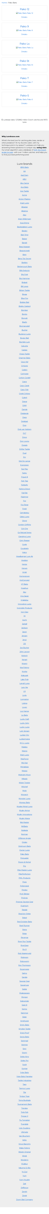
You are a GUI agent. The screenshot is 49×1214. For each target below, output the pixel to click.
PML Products (24, 878)
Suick (24, 1065)
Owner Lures (24, 850)
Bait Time (24, 235)
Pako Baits (24, 854)
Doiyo (24, 437)
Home (4, 3)
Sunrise (24, 1069)
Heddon (24, 560)
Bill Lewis (24, 286)
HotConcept (25, 580)
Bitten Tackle (24, 290)
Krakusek (24, 675)
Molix (24, 791)
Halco (24, 552)
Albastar (24, 207)
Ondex (24, 842)
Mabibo (24, 747)
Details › (24, 17)
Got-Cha (24, 529)
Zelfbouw (24, 1188)
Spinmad (24, 1041)
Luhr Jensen (24, 731)
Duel (24, 453)
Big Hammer (24, 278)
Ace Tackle (24, 191)
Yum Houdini (24, 1180)
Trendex (24, 1108)
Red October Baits (24, 922)
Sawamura (24, 985)
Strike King (24, 1057)
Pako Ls (25, 43)
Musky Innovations (24, 814)
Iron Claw (24, 612)
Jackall (24, 624)
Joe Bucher (24, 648)
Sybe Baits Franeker (24, 1076)
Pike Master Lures (24, 870)
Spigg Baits (24, 1037)
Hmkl (24, 572)
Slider (24, 1017)
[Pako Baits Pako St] (24, 65)
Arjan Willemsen (24, 219)
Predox (24, 890)
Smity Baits (24, 1025)
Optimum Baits (24, 846)
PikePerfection (25, 874)
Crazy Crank (24, 386)
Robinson (24, 957)
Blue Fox (24, 298)
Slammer (24, 1013)
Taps (24, 1084)
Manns (24, 751)
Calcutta (24, 346)
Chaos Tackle (24, 354)
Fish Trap (24, 481)
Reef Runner (24, 926)
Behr (24, 255)
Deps (24, 417)
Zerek (24, 1196)
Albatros (24, 211)
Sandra (24, 977)
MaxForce (24, 759)
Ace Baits (24, 187)
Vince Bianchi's (24, 1144)
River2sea (24, 945)
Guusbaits (24, 548)
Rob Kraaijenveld (24, 953)
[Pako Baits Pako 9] (24, 30)
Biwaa (24, 294)
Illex (24, 592)
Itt (25, 616)
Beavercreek (24, 251)
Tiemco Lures (24, 1088)
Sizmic (24, 1009)
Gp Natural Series (24, 533)
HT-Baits (24, 584)
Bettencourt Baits (24, 267)
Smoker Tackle (24, 1029)
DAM (24, 406)
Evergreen (24, 465)
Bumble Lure (24, 342)
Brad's (24, 322)
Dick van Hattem (24, 429)
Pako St (24, 61)
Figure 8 (24, 477)
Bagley (24, 231)
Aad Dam (24, 175)
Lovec (24, 707)
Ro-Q (24, 949)
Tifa (24, 1092)
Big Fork (24, 274)
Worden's (24, 1160)
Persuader (24, 858)
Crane (24, 382)
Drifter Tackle (24, 449)
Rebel (24, 918)
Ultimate (24, 1132)
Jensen (24, 636)
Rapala (24, 910)
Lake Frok (24, 679)
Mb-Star (24, 763)
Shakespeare (24, 993)
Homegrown (24, 576)
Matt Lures (24, 755)
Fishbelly (24, 485)
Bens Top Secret (24, 259)
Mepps (24, 771)
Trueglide (24, 1124)
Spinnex (24, 1045)
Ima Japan (24, 596)
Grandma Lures (24, 537)
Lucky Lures (24, 727)
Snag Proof (24, 1033)
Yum (24, 1176)
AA (24, 171)
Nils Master (24, 822)
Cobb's (24, 370)
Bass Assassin (24, 247)
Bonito (24, 314)
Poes (24, 882)
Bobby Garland (24, 306)
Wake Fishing (24, 1148)
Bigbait (24, 282)
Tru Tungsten (24, 1120)
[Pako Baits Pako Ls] (24, 48)
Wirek (24, 1156)
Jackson (24, 628)
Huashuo (24, 588)
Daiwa (24, 402)
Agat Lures (24, 203)
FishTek (24, 493)
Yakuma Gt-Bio (25, 1168)
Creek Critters (24, 394)
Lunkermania (24, 739)
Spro (24, 1049)
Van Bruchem (24, 1136)
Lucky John (24, 723)
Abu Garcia (24, 183)
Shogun (24, 997)
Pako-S (24, 95)
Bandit (24, 243)
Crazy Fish (24, 390)
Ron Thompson (24, 965)
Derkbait (24, 421)
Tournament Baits (24, 1104)
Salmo (24, 973)
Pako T (24, 78)
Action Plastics (24, 199)
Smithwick (24, 1021)
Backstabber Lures (24, 227)
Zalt (24, 1184)
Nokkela (24, 830)
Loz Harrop (24, 711)
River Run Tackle (24, 942)
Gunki (24, 544)
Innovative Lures (24, 604)
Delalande (24, 413)
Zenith (24, 1192)
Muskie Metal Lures (24, 807)
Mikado (24, 779)
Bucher (24, 330)
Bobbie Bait (24, 302)
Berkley (25, 263)
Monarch (24, 795)
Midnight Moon (24, 775)
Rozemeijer (24, 969)
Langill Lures (24, 683)
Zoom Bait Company (24, 1200)
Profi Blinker (24, 894)
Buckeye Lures (25, 334)
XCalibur (24, 1164)
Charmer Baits (24, 358)
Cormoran (24, 374)
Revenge (24, 938)
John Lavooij (25, 652)
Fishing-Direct (24, 489)
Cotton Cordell (24, 378)
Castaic (24, 350)
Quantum (24, 906)
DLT (24, 433)
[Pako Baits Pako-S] (24, 99)
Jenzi (24, 640)
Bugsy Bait (24, 338)
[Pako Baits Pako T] (24, 82)
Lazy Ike (24, 687)
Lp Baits (24, 715)
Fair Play (24, 469)
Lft (24, 691)
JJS (24, 644)
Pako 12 (24, 9)
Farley (24, 473)
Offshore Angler (24, 838)
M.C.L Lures (24, 743)
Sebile (24, 989)
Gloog (24, 521)
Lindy (24, 695)
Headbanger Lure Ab (24, 556)
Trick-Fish (24, 1112)
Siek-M (24, 1005)
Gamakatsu (24, 513)
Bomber (24, 310)
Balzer (24, 239)
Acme (24, 195)
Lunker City (24, 735)
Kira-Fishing (24, 668)
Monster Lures (24, 799)
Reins (24, 930)
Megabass (24, 767)
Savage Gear (24, 981)
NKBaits (24, 826)
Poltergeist (24, 886)
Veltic (24, 1140)
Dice (24, 425)
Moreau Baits (24, 803)
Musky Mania (24, 818)
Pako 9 (24, 26)
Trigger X (24, 1116)
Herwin (24, 568)
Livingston (24, 699)
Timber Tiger (24, 1096)
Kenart (24, 660)
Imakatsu (24, 600)
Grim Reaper (24, 541)
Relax (24, 934)
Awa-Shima (24, 223)
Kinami (24, 664)
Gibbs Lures (24, 517)
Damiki (24, 409)
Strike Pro (24, 1061)
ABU (24, 179)
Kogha (24, 672)
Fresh (24, 509)
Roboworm (24, 961)
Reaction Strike (24, 914)
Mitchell (24, 787)
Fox (24, 501)
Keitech (24, 656)
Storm (24, 1053)
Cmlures (24, 366)
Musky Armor (24, 810)
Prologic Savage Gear (24, 902)
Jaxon (24, 632)
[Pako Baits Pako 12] (24, 13)
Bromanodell (24, 326)
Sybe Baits (24, 1073)
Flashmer (24, 497)
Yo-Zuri (24, 1172)
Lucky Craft (24, 719)
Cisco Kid (24, 362)
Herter (24, 564)
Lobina (24, 703)
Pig (24, 866)
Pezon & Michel (24, 862)
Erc (24, 457)
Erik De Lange (24, 461)
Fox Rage (24, 505)
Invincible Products (24, 608)
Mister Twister (24, 783)
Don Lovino (24, 441)
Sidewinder (24, 1001)
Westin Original (24, 1152)
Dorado (24, 445)
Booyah (24, 318)
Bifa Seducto (24, 271)
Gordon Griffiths (24, 525)
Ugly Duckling (24, 1128)
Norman (24, 834)
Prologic (24, 898)
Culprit (24, 398)
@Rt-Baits (24, 167)
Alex (24, 215)
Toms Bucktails (25, 1100)
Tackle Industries (24, 1080)
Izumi (24, 620)
